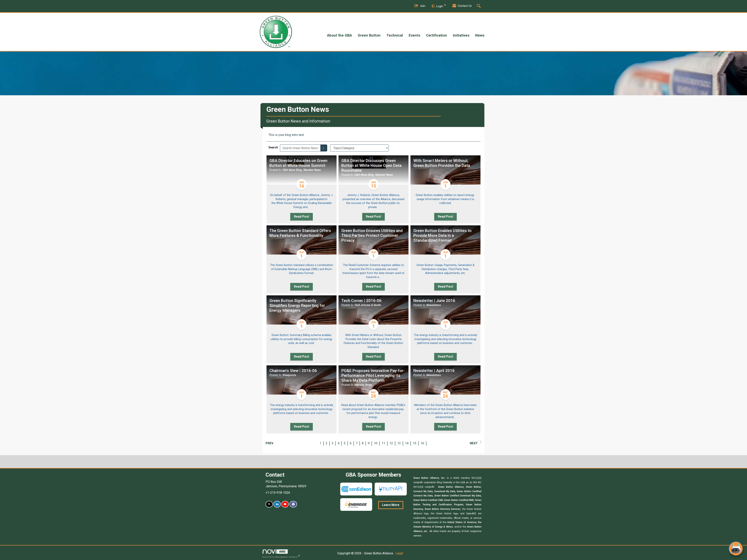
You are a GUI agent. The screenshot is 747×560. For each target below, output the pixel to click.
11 (383, 443)
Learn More (390, 505)
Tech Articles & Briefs (367, 305)
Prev (269, 443)
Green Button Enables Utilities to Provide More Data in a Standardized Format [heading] (442, 235)
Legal (399, 553)
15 (414, 443)
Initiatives (461, 35)
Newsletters (433, 305)
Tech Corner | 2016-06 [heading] (361, 300)
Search (273, 147)
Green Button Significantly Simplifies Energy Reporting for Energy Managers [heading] (297, 305)
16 (422, 443)
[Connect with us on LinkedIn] (277, 504)
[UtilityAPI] (390, 489)
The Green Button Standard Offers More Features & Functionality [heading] (300, 233)
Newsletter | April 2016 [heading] (434, 370)
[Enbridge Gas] (356, 504)
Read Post (301, 216)
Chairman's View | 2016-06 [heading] (293, 370)
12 (391, 443)
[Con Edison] (356, 489)
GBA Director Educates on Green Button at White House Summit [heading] (298, 163)
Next (474, 443)
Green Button (369, 35)
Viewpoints (289, 375)
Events (414, 35)
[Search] (324, 147)
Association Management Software (280, 557)
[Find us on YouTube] (285, 504)
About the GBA (339, 35)
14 (407, 443)
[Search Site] (479, 6)
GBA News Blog (292, 170)
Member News (312, 170)
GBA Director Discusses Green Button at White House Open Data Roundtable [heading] (371, 165)
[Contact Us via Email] (293, 504)
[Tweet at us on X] (269, 504)
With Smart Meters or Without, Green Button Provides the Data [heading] (441, 163)
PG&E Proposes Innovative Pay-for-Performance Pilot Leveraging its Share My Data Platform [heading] (373, 375)
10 (375, 443)
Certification (436, 35)
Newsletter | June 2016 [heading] (434, 300)
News (479, 35)
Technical (394, 35)
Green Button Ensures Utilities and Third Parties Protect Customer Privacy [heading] (372, 235)
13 (399, 443)
